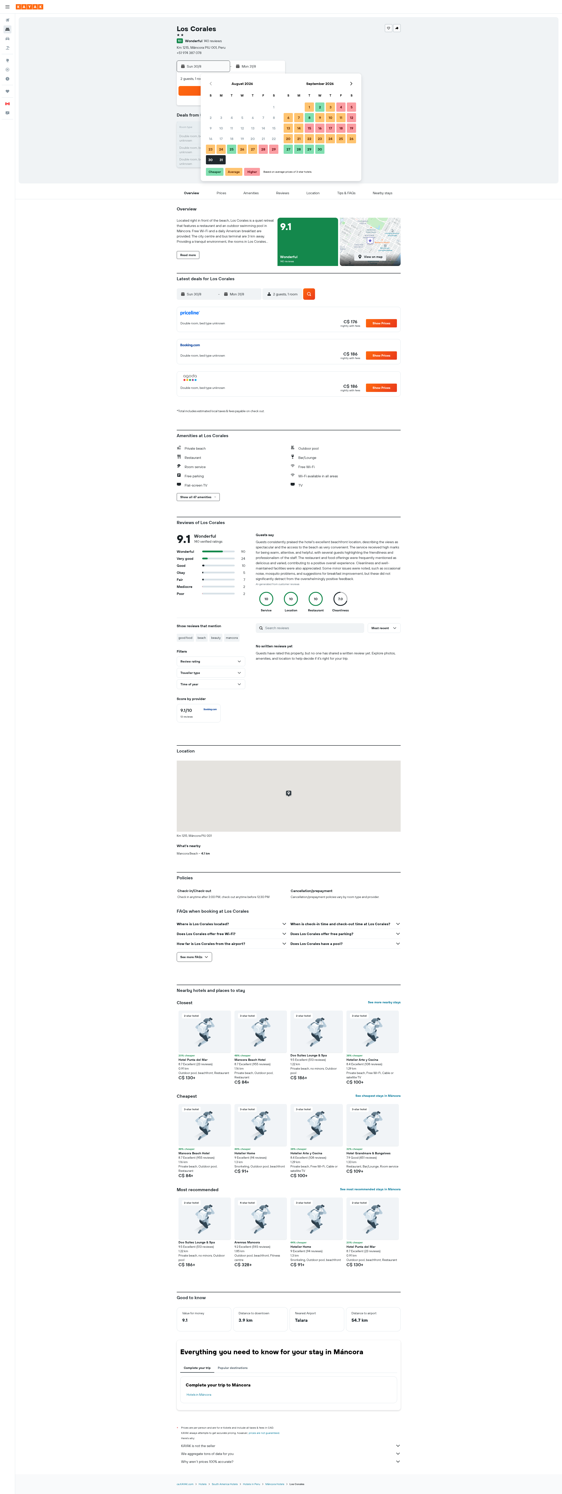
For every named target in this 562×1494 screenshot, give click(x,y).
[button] (7, 7)
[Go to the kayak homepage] (29, 6)
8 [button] (274, 117)
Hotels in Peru (251, 1484)
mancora (232, 638)
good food (185, 638)
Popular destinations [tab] (233, 1368)
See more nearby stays (384, 1002)
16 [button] (210, 138)
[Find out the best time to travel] (7, 78)
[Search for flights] (7, 20)
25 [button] (232, 149)
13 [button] (252, 128)
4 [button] (232, 117)
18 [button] (231, 138)
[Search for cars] (7, 38)
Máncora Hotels (274, 1484)
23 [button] (211, 149)
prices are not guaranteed (264, 1433)
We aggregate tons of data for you (207, 1453)
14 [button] (263, 128)
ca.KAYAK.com (185, 1484)
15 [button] (274, 128)
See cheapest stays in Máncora (378, 1096)
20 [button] (252, 138)
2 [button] (211, 117)
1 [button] (273, 107)
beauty (216, 638)
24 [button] (221, 149)
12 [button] (242, 128)
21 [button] (263, 138)
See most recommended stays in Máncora (370, 1189)
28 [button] (263, 149)
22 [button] (274, 138)
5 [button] (242, 117)
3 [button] (221, 117)
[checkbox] (199, 713)
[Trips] (7, 91)
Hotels (203, 1484)
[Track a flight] (7, 69)
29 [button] (274, 149)
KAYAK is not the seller (198, 1446)
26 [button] (242, 149)
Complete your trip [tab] (197, 1368)
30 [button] (210, 160)
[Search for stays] (7, 29)
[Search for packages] (7, 47)
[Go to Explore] (7, 60)
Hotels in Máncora (199, 1395)
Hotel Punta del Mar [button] (192, 1060)
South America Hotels (225, 1484)
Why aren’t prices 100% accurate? (207, 1461)
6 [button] (253, 117)
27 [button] (253, 149)
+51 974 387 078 (189, 52)
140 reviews (213, 41)
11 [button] (231, 128)
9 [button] (211, 128)
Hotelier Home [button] (244, 1153)
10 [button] (221, 128)
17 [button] (221, 138)
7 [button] (263, 117)
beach (202, 638)
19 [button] (242, 138)
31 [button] (221, 160)
